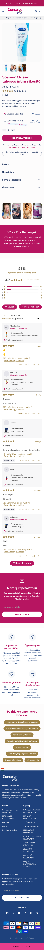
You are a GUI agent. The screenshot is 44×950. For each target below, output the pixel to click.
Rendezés (15, 315)
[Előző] (2, 3)
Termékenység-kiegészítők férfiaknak (22, 741)
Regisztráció (22, 898)
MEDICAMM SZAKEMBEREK (8, 817)
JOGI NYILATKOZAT (31, 826)
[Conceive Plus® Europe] (15, 11)
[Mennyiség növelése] (12, 130)
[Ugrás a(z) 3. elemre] (22, 68)
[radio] (5, 113)
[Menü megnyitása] (3, 11)
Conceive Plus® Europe (25, 938)
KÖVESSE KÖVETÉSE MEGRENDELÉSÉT (31, 811)
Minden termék (33, 760)
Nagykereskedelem (9, 830)
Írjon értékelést (33, 307)
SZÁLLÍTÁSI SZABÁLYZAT (28, 850)
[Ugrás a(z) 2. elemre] (14, 68)
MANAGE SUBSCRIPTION (29, 817)
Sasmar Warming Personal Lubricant (24, 336)
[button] (14, 91)
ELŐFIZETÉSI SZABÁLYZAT (28, 856)
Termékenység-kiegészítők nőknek (22, 754)
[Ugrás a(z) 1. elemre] (5, 68)
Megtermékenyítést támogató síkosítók (22, 722)
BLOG (4, 826)
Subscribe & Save (17, 122)
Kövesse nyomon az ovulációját (10, 811)
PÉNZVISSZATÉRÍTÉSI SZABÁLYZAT (32, 837)
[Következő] (42, 3)
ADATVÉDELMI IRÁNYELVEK (29, 844)
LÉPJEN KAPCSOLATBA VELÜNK (29, 864)
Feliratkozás (22, 614)
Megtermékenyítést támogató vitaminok (22, 728)
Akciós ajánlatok (22, 747)
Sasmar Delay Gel (17, 431)
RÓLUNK (5, 822)
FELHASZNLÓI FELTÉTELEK (29, 831)
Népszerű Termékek (13, 760)
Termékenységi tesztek (22, 735)
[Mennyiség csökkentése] (4, 130)
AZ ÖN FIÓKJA (29, 822)
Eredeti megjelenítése (14, 361)
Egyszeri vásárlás (15, 114)
